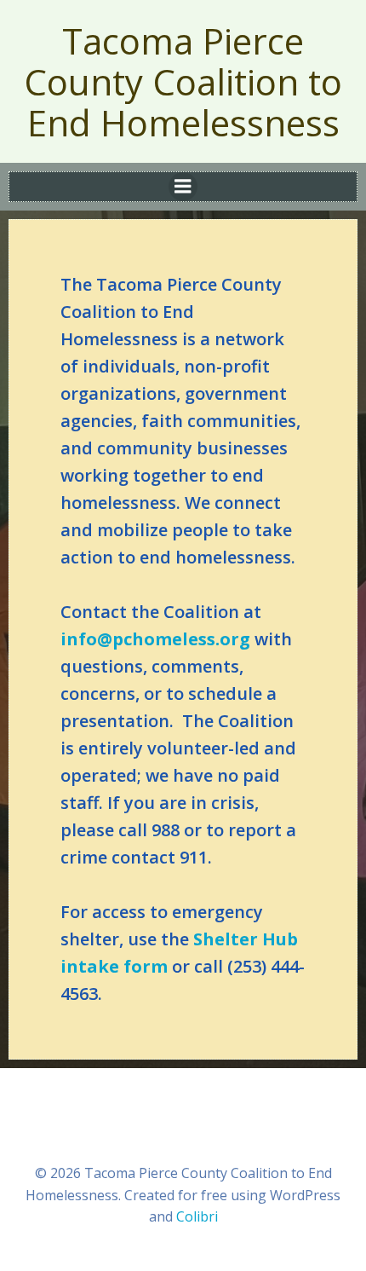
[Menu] (183, 186)
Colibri (197, 1216)
